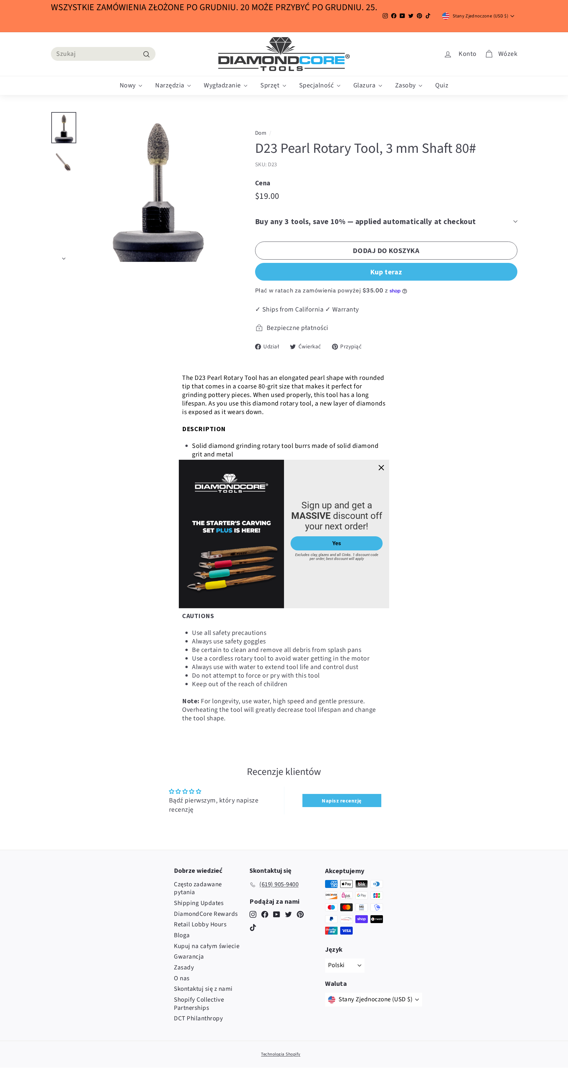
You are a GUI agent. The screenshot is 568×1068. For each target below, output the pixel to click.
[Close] (381, 468)
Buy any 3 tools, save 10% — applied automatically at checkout (365, 221)
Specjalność (317, 85)
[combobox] (103, 54)
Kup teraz (386, 271)
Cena (263, 182)
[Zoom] (157, 187)
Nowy (128, 85)
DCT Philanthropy (198, 1018)
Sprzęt (270, 85)
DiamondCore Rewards (206, 914)
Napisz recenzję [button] (342, 800)
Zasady (184, 967)
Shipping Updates (199, 903)
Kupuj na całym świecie (206, 946)
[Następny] (64, 256)
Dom (261, 133)
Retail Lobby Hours (200, 924)
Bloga (182, 935)
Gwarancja (189, 956)
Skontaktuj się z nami (203, 989)
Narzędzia (170, 85)
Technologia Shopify (280, 1054)
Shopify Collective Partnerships (199, 1003)
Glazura (365, 85)
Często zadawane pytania (198, 888)
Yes (336, 543)
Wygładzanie (223, 85)
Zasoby (406, 85)
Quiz (441, 85)
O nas (182, 978)
